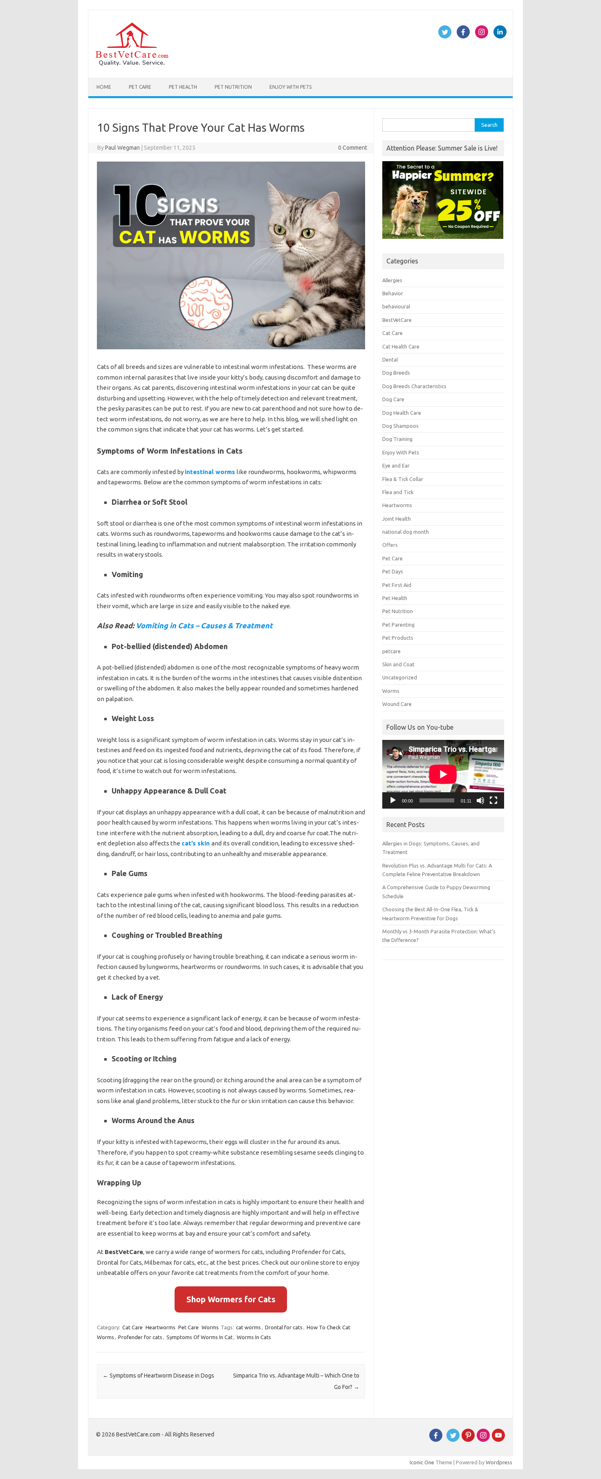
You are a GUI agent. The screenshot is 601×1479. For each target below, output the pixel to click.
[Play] (393, 800)
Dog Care (393, 399)
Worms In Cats (254, 1337)
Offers (390, 545)
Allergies (392, 280)
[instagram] (483, 1439)
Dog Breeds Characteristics (414, 386)
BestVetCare (397, 320)
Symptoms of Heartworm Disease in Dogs (158, 1375)
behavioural (396, 306)
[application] (443, 774)
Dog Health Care (401, 413)
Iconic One (422, 1462)
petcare (391, 651)
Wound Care (397, 704)
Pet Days (392, 571)
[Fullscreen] (493, 800)
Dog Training (397, 439)
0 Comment (352, 147)
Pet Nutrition (233, 87)
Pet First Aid (396, 585)
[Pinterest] (468, 1439)
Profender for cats (140, 1337)
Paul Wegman (122, 147)
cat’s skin (196, 843)
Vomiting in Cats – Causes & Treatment (204, 625)
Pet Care (140, 87)
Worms (210, 1327)
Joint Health (396, 518)
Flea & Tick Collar (402, 479)
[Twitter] (453, 1439)
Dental (390, 359)
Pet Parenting (398, 624)
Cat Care (132, 1327)
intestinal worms (210, 471)
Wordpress (499, 1462)
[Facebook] (435, 1439)
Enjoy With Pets (290, 87)
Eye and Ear (396, 465)
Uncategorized (399, 677)
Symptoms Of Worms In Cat (199, 1337)
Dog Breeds (396, 372)
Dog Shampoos (400, 426)
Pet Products (397, 638)
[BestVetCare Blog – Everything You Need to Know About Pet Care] (131, 64)
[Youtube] (498, 1439)
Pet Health (183, 87)
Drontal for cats (284, 1327)
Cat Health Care (400, 346)
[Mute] (480, 800)
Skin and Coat (398, 664)
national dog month (405, 532)
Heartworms (160, 1327)
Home (103, 87)
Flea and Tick (397, 492)
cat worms (248, 1327)
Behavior (392, 293)
